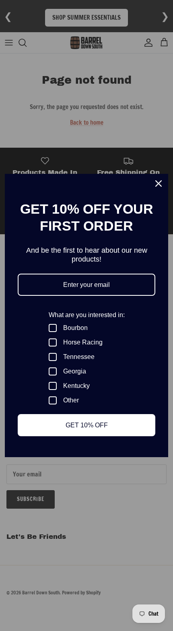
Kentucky (76, 385)
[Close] (158, 183)
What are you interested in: (87, 314)
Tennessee (79, 356)
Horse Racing (83, 342)
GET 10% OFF (87, 425)
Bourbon (75, 327)
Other (71, 400)
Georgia (74, 371)
